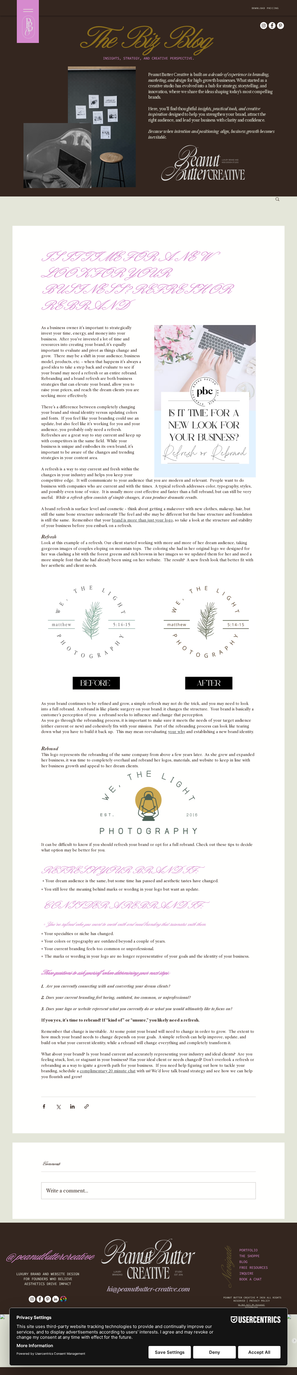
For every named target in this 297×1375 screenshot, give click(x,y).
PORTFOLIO (248, 1250)
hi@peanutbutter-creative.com (148, 1289)
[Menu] (28, 10)
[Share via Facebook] (44, 1106)
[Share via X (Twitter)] (58, 1106)
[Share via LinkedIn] (72, 1106)
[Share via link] (86, 1106)
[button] (265, 8)
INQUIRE (246, 1273)
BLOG (243, 1261)
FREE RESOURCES (253, 1267)
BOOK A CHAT (250, 1279)
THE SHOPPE (249, 1256)
